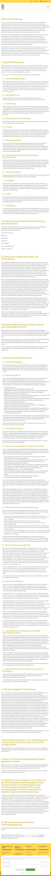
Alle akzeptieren (30, 869)
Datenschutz (28, 872)
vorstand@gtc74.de (45, 1)
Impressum (23, 872)
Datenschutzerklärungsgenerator (30, 835)
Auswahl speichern (21, 869)
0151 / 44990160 (36, 1)
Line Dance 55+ (17, 854)
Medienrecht (29, 836)
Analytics (8, 862)
